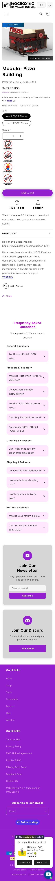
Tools (9, 692)
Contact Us (12, 781)
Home (9, 678)
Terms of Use (13, 739)
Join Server (27, 648)
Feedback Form (14, 774)
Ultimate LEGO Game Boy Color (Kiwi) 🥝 (35, 850)
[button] (6, 14)
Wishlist (10, 720)
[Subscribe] (45, 811)
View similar (24, 862)
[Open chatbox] (48, 874)
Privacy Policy (13, 746)
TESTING (7, 277)
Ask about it (42, 862)
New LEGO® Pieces (16, 116)
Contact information (37, 874)
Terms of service (36, 870)
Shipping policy (19, 874)
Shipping (5, 92)
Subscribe (27, 595)
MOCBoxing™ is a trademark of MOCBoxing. (23, 790)
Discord (10, 706)
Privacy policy (20, 870)
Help (8, 713)
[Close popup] (50, 839)
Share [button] (9, 296)
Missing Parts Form (16, 767)
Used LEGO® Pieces (17, 123)
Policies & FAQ (14, 760)
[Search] (41, 5)
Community (12, 699)
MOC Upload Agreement (19, 753)
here (31, 215)
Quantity (6, 130)
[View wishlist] (50, 5)
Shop (8, 685)
